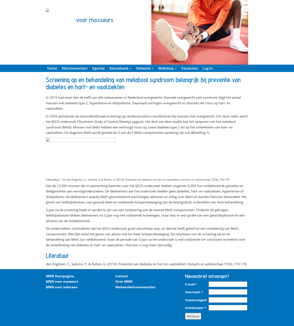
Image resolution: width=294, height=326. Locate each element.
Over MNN (123, 281)
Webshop (166, 68)
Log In (208, 68)
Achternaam (195, 307)
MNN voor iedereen (62, 287)
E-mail (191, 284)
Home (52, 68)
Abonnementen (74, 68)
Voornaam (194, 292)
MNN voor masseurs (62, 281)
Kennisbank (119, 68)
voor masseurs (94, 20)
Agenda (98, 68)
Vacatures (189, 68)
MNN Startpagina (60, 276)
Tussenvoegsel (196, 300)
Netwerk (143, 68)
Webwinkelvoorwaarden (135, 287)
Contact (121, 276)
